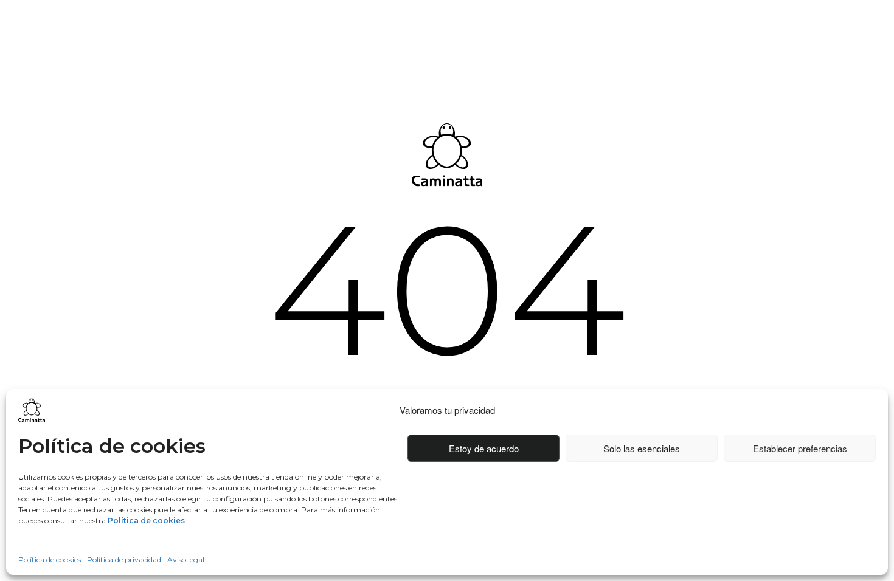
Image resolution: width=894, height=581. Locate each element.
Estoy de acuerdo (484, 448)
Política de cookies (49, 559)
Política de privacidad (124, 559)
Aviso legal (185, 559)
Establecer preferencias (800, 448)
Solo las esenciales (641, 448)
